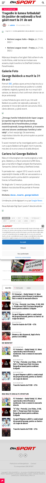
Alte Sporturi (18, 347)
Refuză (23, 248)
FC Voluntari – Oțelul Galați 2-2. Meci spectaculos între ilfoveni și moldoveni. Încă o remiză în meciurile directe (27, 296)
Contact (33, 463)
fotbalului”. (36, 218)
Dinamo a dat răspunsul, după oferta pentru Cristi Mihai (26, 335)
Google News (36, 200)
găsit (5, 221)
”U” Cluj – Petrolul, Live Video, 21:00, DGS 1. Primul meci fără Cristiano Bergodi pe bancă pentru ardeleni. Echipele (28, 306)
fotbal (26, 218)
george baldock (32, 194)
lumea (26, 221)
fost (19, 218)
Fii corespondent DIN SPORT (24, 466)
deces (13, 194)
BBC (10, 83)
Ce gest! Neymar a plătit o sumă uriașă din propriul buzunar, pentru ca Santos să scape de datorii (27, 316)
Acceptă (23, 242)
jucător (12, 221)
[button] (43, 226)
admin (12, 25)
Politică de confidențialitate (23, 257)
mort (32, 221)
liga (19, 221)
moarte (20, 194)
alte (13, 218)
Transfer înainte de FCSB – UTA (24, 324)
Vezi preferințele (23, 254)
